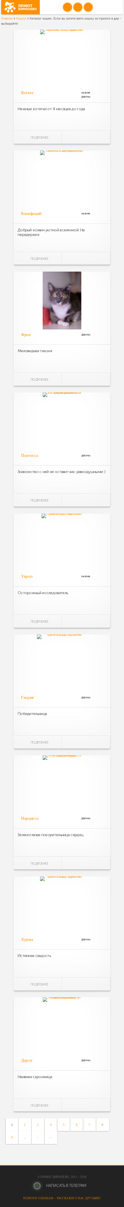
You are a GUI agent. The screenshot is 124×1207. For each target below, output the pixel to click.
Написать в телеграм (65, 1185)
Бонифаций (31, 213)
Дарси (26, 1060)
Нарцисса (29, 818)
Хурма (27, 939)
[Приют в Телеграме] (88, 7)
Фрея (26, 334)
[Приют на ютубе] (78, 7)
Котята (27, 92)
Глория (27, 697)
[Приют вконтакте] (67, 7)
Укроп (26, 576)
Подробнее (39, 138)
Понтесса (29, 455)
